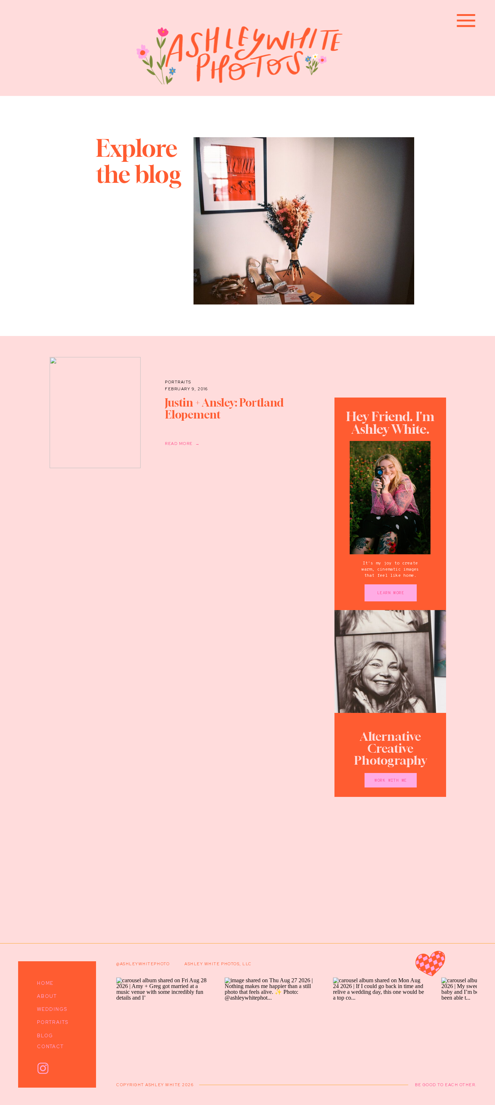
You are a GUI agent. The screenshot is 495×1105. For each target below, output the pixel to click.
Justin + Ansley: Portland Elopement (224, 408)
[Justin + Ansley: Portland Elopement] (95, 412)
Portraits (178, 382)
